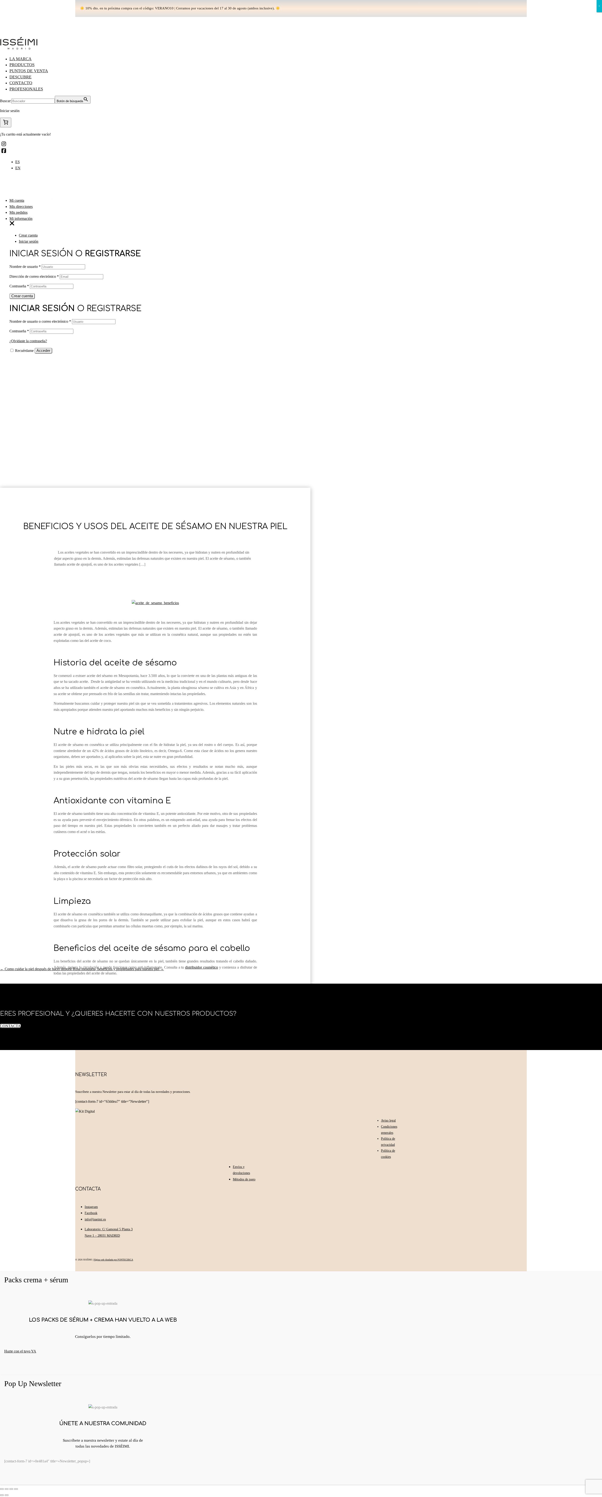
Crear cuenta (28, 235)
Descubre (20, 77)
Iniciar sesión (28, 241)
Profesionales (26, 89)
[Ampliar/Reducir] (16, 1489)
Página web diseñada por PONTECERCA (113, 1259)
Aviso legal (388, 1120)
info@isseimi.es (95, 1219)
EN (17, 168)
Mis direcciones (21, 207)
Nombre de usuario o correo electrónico (40, 321)
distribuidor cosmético (201, 967)
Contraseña (19, 286)
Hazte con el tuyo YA (20, 1351)
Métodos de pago (244, 1179)
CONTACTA (10, 1026)
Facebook (91, 1213)
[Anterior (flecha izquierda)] (2, 1495)
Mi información (20, 219)
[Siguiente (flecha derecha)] (6, 1495)
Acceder (43, 351)
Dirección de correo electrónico (34, 276)
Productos (22, 64)
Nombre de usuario (25, 267)
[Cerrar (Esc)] (2, 1489)
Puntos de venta (28, 70)
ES (17, 162)
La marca (20, 58)
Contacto (20, 82)
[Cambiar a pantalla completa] (11, 1489)
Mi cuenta (16, 200)
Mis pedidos (18, 212)
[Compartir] (6, 1489)
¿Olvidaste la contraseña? (28, 341)
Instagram (91, 1207)
